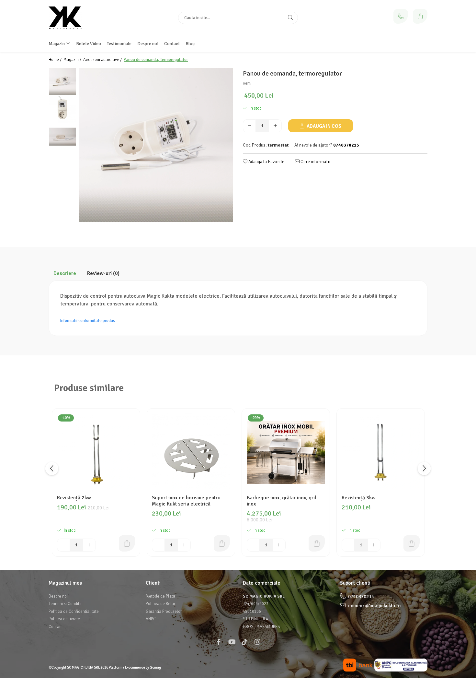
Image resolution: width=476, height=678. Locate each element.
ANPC (151, 619)
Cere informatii (315, 161)
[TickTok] (244, 642)
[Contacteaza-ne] (400, 16)
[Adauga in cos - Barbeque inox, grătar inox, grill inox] (317, 543)
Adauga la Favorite (265, 161)
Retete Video (88, 43)
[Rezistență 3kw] (381, 452)
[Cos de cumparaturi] (420, 16)
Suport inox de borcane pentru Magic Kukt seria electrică (186, 501)
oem (247, 83)
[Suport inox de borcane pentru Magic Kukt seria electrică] (191, 452)
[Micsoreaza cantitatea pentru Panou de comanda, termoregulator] (249, 125)
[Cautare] (290, 18)
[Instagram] (257, 642)
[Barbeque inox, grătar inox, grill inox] (286, 452)
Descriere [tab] (64, 273)
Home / (55, 59)
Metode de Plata (160, 596)
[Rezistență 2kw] (96, 452)
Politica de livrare (64, 619)
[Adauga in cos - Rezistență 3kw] (411, 543)
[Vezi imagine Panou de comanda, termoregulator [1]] (62, 109)
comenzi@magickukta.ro (374, 606)
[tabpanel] (156, 145)
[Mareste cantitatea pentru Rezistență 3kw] (374, 545)
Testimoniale (119, 43)
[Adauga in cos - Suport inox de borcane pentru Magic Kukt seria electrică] (222, 543)
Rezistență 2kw (74, 498)
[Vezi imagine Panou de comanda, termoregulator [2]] (62, 136)
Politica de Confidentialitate (74, 611)
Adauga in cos (323, 126)
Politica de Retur (160, 603)
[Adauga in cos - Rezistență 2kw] (127, 543)
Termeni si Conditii (65, 603)
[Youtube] (231, 642)
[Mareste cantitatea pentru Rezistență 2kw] (89, 545)
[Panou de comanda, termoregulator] (156, 145)
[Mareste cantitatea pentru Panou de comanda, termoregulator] (275, 125)
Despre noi (147, 43)
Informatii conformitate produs (87, 320)
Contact (172, 43)
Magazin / (72, 59)
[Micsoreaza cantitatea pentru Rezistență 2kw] (63, 545)
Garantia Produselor (164, 611)
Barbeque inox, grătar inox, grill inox (282, 501)
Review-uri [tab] (103, 273)
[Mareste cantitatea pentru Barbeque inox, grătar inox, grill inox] (279, 545)
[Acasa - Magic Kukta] (89, 17)
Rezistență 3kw (359, 498)
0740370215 (360, 597)
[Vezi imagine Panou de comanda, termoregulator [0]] (62, 81)
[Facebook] (218, 642)
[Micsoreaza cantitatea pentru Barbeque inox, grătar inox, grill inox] (253, 545)
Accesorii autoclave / (103, 59)
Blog (190, 43)
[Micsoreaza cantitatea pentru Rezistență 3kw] (348, 545)
